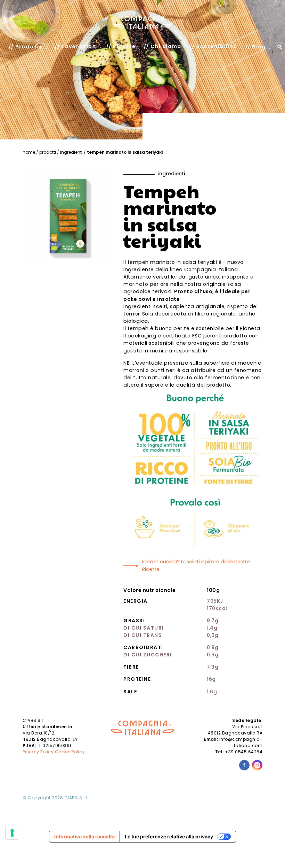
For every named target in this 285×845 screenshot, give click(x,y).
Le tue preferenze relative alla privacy (169, 836)
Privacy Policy (38, 752)
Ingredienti (71, 152)
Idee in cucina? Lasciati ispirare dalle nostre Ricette (196, 565)
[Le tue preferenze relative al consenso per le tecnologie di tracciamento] (12, 832)
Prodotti (47, 152)
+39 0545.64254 (243, 752)
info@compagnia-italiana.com (241, 742)
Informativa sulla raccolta (84, 836)
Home (29, 152)
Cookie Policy (70, 752)
